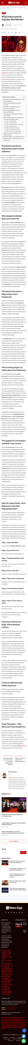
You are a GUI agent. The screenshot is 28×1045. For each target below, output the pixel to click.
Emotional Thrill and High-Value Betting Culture (12, 134)
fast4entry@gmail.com (11, 1007)
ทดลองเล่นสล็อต (12, 1027)
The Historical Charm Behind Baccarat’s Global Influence (14, 100)
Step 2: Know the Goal (11, 122)
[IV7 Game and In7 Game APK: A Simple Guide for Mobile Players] (5, 890)
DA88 (8, 988)
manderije (5, 976)
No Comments (6, 29)
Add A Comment (14, 841)
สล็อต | (14, 1017)
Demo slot (22, 1020)
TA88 (6, 989)
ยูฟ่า (3, 981)
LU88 (3, 992)
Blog (3, 13)
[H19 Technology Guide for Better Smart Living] (5, 882)
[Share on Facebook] (8, 32)
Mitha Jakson (9, 25)
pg (18, 1025)
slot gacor (9, 979)
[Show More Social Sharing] (22, 32)
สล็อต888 (4, 968)
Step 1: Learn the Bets (11, 121)
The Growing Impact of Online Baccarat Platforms (12, 111)
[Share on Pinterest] (15, 32)
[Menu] (3, 2)
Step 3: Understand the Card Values (14, 124)
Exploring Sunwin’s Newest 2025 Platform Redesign (20, 760)
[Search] (25, 2)
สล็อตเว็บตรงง (7, 971)
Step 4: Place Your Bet (11, 126)
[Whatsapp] (24, 1041)
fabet (15, 1025)
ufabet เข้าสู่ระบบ (6, 1020)
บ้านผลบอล (9, 975)
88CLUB (4, 991)
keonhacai (5, 1019)
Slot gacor (8, 965)
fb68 (3, 958)
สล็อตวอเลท (7, 953)
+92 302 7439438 (10, 1009)
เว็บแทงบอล (9, 984)
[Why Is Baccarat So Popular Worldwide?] (14, 44)
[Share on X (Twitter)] (12, 32)
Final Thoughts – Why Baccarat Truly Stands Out (13, 139)
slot (21, 1019)
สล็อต (21, 1017)
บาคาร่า (4, 73)
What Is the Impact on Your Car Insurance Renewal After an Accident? (17, 875)
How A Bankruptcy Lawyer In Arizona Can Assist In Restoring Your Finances (8, 761)
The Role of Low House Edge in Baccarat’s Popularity (12, 107)
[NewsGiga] (14, 3)
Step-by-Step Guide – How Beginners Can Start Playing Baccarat (13, 118)
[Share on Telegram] (19, 32)
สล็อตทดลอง (23, 1025)
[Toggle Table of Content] (23, 97)
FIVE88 (7, 992)
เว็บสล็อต (6, 981)
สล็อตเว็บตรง (5, 950)
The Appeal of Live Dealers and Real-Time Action (13, 114)
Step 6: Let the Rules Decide (12, 129)
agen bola (8, 957)
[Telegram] (24, 1036)
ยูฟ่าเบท (13, 1020)
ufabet (3, 986)
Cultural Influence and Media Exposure (14, 136)
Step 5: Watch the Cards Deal (13, 127)
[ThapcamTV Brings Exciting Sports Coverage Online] (14, 805)
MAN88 (9, 991)
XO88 (3, 989)
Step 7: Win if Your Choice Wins (13, 131)
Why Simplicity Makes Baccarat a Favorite (12, 104)
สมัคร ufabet (5, 966)
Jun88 (10, 1017)
